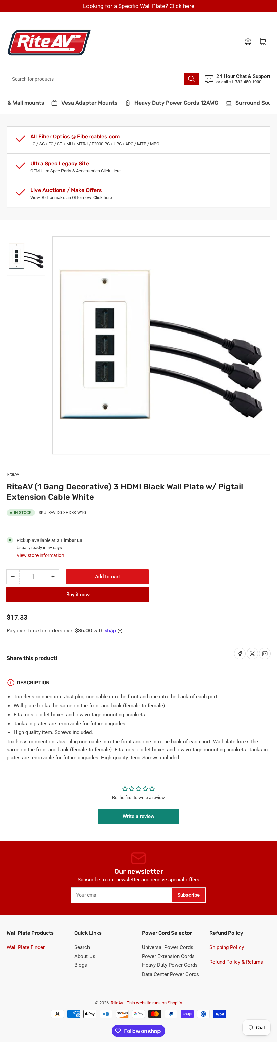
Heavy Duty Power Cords (170, 965)
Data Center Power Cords (170, 974)
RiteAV (13, 474)
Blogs (80, 965)
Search (82, 947)
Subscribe (188, 895)
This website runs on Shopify (154, 1002)
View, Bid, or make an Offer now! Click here (71, 197)
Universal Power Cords (167, 947)
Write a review (138, 816)
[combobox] (103, 79)
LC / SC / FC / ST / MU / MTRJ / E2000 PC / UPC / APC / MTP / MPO (94, 143)
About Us (84, 956)
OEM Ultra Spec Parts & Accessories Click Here (75, 170)
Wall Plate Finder (26, 947)
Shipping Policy (226, 947)
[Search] (191, 79)
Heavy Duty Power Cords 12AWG (172, 102)
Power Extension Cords (168, 956)
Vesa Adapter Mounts (85, 102)
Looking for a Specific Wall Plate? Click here (138, 6)
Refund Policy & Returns (236, 962)
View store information (40, 555)
